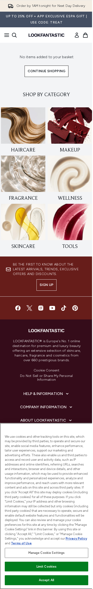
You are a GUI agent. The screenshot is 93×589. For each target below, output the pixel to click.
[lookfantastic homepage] (46, 35)
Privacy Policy (76, 538)
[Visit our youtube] (52, 308)
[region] (46, 506)
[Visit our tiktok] (63, 308)
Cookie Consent (46, 370)
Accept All (46, 580)
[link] (77, 35)
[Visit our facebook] (18, 308)
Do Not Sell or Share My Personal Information (46, 378)
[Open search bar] (14, 35)
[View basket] (85, 35)
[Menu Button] (5, 35)
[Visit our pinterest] (75, 308)
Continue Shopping (46, 71)
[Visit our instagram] (40, 308)
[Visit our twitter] (29, 308)
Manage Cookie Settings (46, 553)
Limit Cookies (46, 566)
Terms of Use (21, 543)
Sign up (46, 285)
